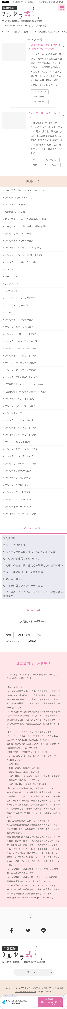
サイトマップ (33, 972)
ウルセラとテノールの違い (18, 506)
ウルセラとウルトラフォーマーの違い (23, 248)
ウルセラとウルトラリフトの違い (21, 435)
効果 (9, 635)
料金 (36, 165)
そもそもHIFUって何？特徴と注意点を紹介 (26, 226)
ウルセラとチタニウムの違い (19, 233)
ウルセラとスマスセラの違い (19, 320)
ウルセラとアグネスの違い (18, 499)
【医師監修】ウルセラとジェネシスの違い (25, 392)
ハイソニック (11, 291)
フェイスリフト (40, 91)
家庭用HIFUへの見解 (15, 212)
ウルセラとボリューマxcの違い (20, 406)
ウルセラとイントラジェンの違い (21, 514)
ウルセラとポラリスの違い (18, 471)
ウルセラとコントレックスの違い (21, 262)
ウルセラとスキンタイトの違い (20, 399)
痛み (40, 635)
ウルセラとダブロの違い (17, 485)
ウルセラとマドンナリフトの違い (21, 355)
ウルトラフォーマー (14, 413)
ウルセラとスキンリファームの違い (22, 341)
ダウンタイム (13, 641)
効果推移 (32, 641)
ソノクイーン (11, 284)
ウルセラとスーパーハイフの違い (21, 463)
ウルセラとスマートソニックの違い (22, 449)
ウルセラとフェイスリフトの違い (21, 427)
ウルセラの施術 (40, 101)
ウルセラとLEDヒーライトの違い (21, 334)
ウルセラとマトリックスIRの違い (21, 363)
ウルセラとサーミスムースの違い (21, 348)
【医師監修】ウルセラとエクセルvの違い (25, 384)
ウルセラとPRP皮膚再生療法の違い (22, 377)
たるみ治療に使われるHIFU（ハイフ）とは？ (27, 190)
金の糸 (8, 312)
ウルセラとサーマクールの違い (44, 115)
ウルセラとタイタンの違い (18, 478)
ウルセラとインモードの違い (19, 240)
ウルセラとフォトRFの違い (18, 492)
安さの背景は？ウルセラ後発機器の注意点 (25, 219)
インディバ (10, 269)
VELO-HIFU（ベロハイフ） (18, 205)
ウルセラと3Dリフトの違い (18, 442)
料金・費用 (24, 635)
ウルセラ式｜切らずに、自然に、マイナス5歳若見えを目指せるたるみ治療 (37, 2)
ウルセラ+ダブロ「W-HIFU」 (19, 197)
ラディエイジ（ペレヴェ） (18, 305)
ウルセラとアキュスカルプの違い (21, 370)
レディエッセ (11, 276)
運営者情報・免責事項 (33, 663)
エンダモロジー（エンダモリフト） (22, 298)
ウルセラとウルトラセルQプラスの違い (24, 255)
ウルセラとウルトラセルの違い (20, 456)
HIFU (36, 160)
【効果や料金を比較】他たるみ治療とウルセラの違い (44, 47)
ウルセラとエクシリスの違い (19, 327)
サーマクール (39, 97)
